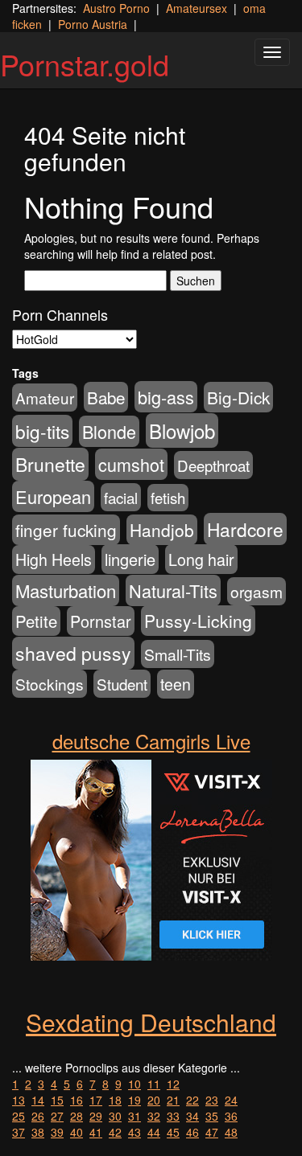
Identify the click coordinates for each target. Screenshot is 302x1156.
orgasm (256, 591)
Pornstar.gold (84, 63)
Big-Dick (238, 397)
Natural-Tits (173, 590)
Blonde (109, 431)
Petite (36, 621)
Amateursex (196, 8)
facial (121, 497)
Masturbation (65, 590)
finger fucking (66, 530)
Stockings (49, 684)
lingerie (130, 559)
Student (122, 684)
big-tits (42, 431)
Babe (106, 397)
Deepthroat (213, 465)
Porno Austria (92, 24)
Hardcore (245, 529)
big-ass (166, 396)
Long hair (201, 559)
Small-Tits (177, 654)
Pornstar (100, 621)
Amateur (44, 397)
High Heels (53, 559)
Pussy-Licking (198, 621)
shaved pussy (73, 653)
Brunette (50, 464)
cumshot (131, 464)
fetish (168, 497)
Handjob (162, 530)
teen (175, 684)
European (53, 496)
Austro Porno (116, 8)
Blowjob (182, 430)
